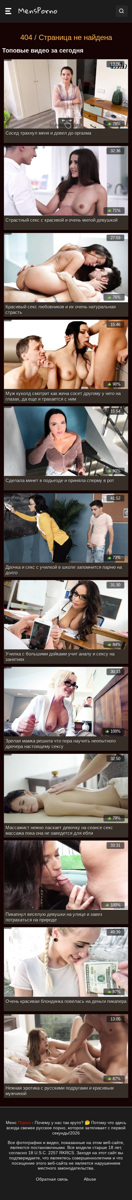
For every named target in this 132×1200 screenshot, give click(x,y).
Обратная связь (52, 1179)
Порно (24, 1122)
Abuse (90, 1179)
